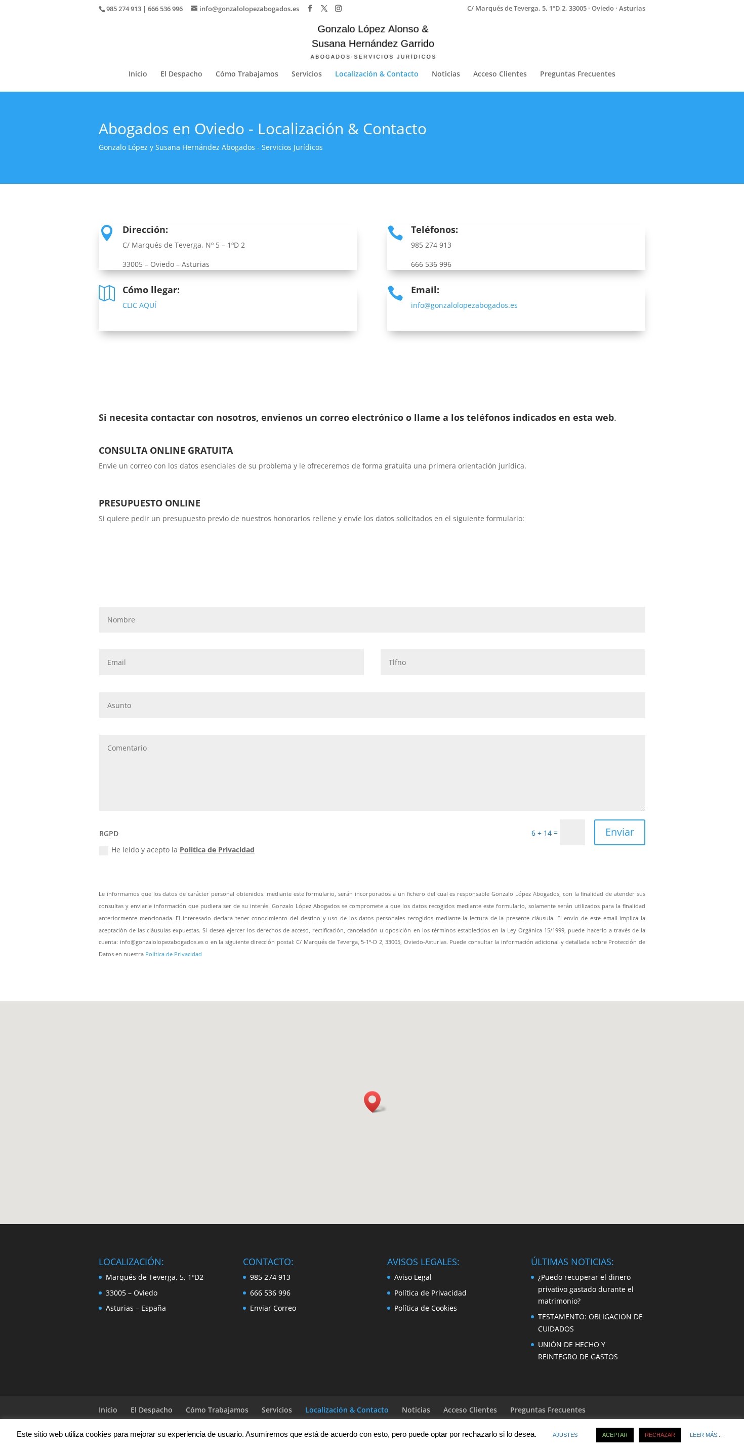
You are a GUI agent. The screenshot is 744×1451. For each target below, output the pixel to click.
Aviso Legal (413, 1277)
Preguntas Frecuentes (577, 74)
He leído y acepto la (183, 849)
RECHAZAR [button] (660, 1435)
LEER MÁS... (706, 1435)
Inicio (138, 74)
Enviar (619, 832)
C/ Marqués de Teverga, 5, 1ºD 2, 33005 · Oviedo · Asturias (556, 9)
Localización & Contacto (377, 74)
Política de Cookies (425, 1308)
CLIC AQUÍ (139, 305)
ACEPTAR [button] (615, 1435)
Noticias (446, 74)
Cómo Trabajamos (247, 74)
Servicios (307, 74)
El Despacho (181, 74)
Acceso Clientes (500, 74)
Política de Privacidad (217, 849)
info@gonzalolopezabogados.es (464, 305)
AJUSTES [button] (565, 1435)
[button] (375, 1102)
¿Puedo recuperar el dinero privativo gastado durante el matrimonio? (586, 1289)
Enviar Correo (273, 1308)
